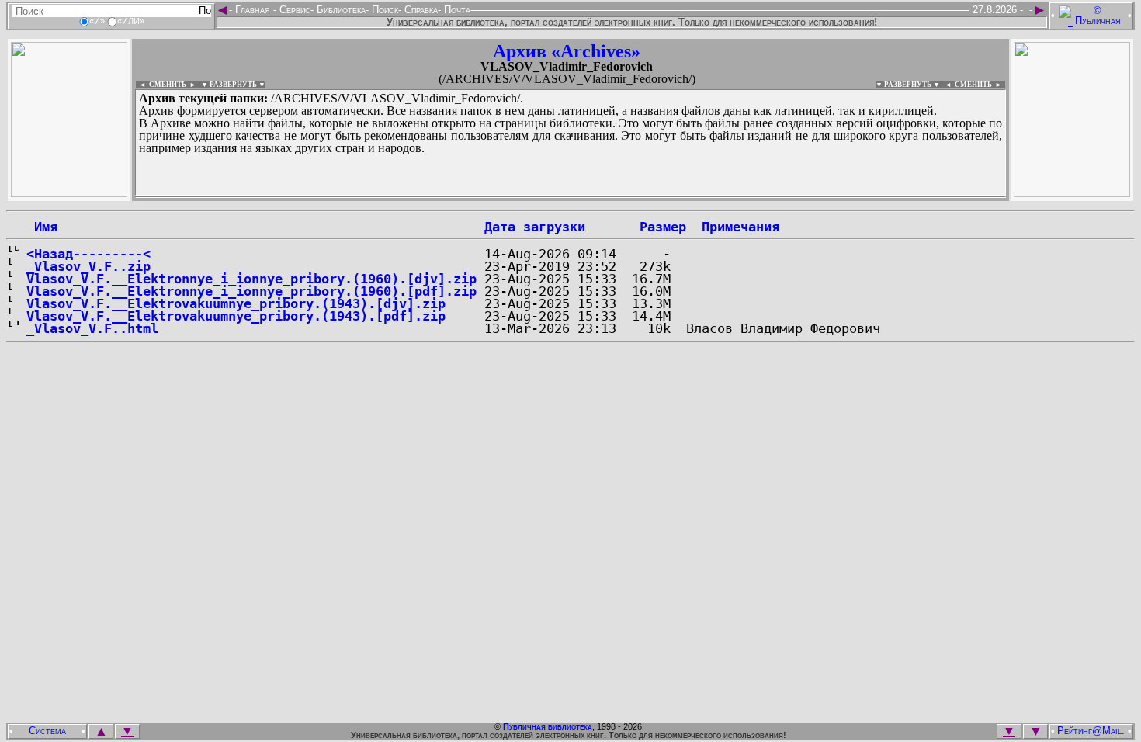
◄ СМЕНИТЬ (161, 84)
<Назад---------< (88, 254)
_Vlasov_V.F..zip (88, 266)
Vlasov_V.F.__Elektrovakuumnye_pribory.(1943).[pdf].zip (236, 316)
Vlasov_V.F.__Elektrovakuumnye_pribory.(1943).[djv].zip (236, 303)
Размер (663, 226)
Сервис (293, 10)
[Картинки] (1072, 192)
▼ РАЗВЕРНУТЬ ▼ (233, 84)
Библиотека (340, 10)
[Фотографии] (69, 192)
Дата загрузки (534, 226)
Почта (455, 10)
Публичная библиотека (547, 726)
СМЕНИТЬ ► (980, 84)
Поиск (383, 10)
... (512, 197)
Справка (419, 10)
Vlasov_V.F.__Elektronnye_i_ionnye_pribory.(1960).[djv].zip (251, 278)
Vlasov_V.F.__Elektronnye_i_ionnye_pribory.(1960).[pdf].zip (251, 291)
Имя (41, 226)
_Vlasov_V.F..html (92, 328)
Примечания (740, 226)
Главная (252, 10)
